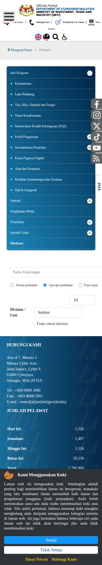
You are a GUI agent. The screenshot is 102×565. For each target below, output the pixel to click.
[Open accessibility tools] (64, 36)
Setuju (51, 540)
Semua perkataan (27, 285)
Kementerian (23, 83)
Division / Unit (18, 312)
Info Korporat (19, 73)
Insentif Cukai (19, 233)
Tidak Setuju (51, 550)
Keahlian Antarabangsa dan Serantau (38, 179)
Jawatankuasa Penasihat (30, 147)
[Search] (56, 38)
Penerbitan (17, 222)
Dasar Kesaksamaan (28, 115)
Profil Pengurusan (26, 137)
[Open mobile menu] (9, 17)
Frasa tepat (91, 285)
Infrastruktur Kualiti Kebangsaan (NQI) (40, 126)
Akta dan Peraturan (27, 169)
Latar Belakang (24, 94)
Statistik (15, 201)
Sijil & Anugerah (26, 190)
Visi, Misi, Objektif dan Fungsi (35, 105)
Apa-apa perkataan (61, 285)
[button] (89, 73)
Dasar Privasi (37, 559)
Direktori (16, 243)
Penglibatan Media (22, 211)
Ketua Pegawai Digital (29, 158)
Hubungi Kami (64, 559)
